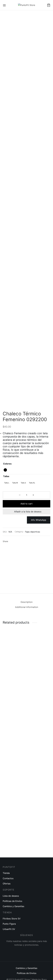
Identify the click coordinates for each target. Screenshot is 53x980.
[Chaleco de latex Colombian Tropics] (14, 733)
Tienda (6, 873)
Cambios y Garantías (13, 906)
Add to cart (26, 503)
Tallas (6, 476)
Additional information (26, 607)
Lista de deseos (11, 895)
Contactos (8, 878)
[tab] (26, 602)
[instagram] (26, 950)
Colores (7, 463)
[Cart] (48, 5)
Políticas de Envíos (12, 901)
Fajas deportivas (32, 532)
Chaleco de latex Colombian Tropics (12, 840)
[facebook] (19, 950)
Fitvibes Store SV (12, 918)
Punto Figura (9, 923)
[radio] (5, 470)
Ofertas (6, 883)
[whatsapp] (33, 950)
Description (26, 602)
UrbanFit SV (9, 929)
